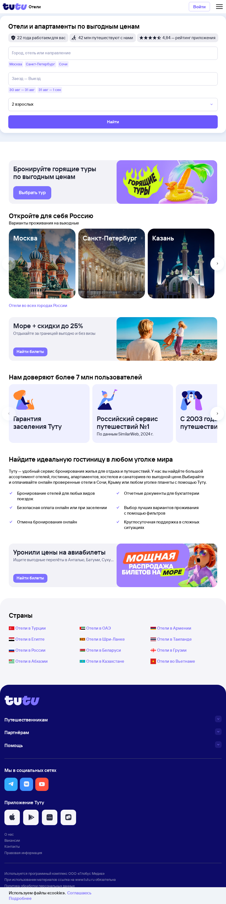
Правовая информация (23, 852)
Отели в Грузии (172, 650)
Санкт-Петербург (110, 238)
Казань (163, 238)
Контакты (12, 846)
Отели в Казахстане (105, 661)
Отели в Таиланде (174, 639)
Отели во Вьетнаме (176, 661)
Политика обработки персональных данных (39, 886)
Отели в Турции (30, 628)
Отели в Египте (30, 639)
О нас (9, 834)
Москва (25, 238)
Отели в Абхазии (31, 661)
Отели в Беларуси (103, 650)
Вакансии (12, 840)
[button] (11, 784)
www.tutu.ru (85, 879)
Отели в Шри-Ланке (105, 639)
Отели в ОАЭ (98, 628)
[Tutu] (15, 6)
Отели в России (30, 650)
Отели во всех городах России (38, 305)
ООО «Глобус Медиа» (86, 873)
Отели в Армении (174, 628)
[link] (32, 192)
